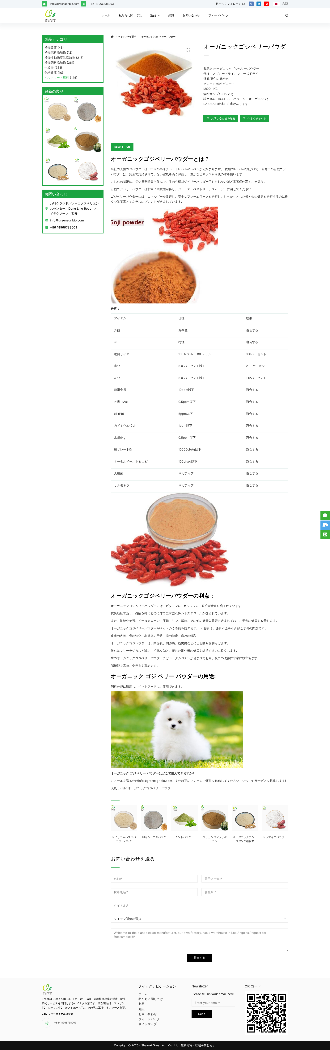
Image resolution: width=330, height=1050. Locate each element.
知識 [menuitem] (171, 15)
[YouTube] (266, 4)
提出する (199, 957)
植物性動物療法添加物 (59, 58)
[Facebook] (251, 4)
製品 (141, 1004)
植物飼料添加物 (55, 62)
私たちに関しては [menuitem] (130, 15)
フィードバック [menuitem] (218, 15)
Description (122, 146)
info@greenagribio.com (64, 3)
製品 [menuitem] (153, 15)
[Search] (286, 15)
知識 (141, 1009)
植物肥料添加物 (55, 52)
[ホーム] (112, 37)
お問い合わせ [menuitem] (191, 15)
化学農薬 (50, 73)
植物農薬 (50, 47)
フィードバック (149, 1019)
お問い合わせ (147, 1014)
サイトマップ (147, 1024)
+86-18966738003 (101, 3)
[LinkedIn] (258, 4)
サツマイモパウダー (275, 837)
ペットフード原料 (56, 78)
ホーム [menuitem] (106, 15)
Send (201, 1014)
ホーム (143, 994)
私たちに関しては (150, 999)
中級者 (49, 67)
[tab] (122, 147)
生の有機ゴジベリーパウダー (189, 181)
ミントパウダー (184, 837)
